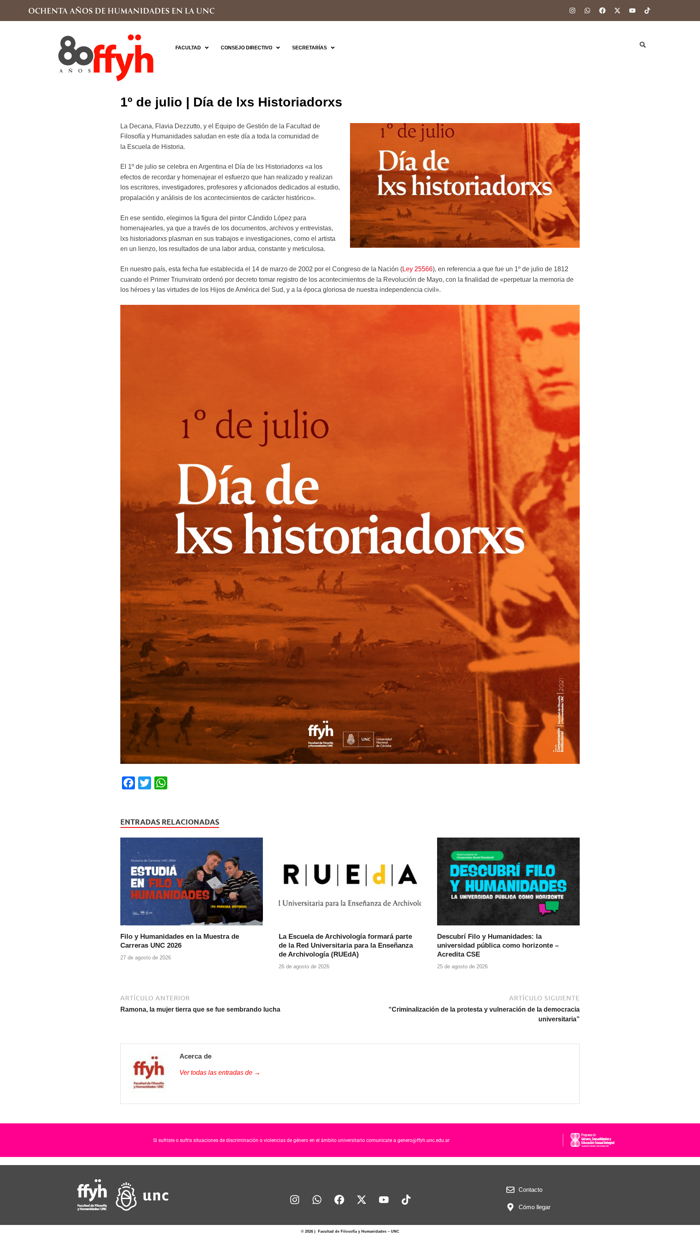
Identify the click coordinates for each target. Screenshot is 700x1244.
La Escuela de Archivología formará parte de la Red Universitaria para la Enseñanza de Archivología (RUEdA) (346, 945)
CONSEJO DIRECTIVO (246, 48)
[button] (192, 47)
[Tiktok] (647, 10)
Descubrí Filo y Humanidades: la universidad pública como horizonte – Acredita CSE (498, 945)
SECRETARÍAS (309, 48)
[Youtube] (632, 10)
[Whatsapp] (587, 10)
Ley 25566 (417, 269)
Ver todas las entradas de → (219, 1072)
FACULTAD (188, 48)
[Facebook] (602, 10)
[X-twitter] (617, 10)
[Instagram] (572, 10)
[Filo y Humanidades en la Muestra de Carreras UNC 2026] (191, 884)
